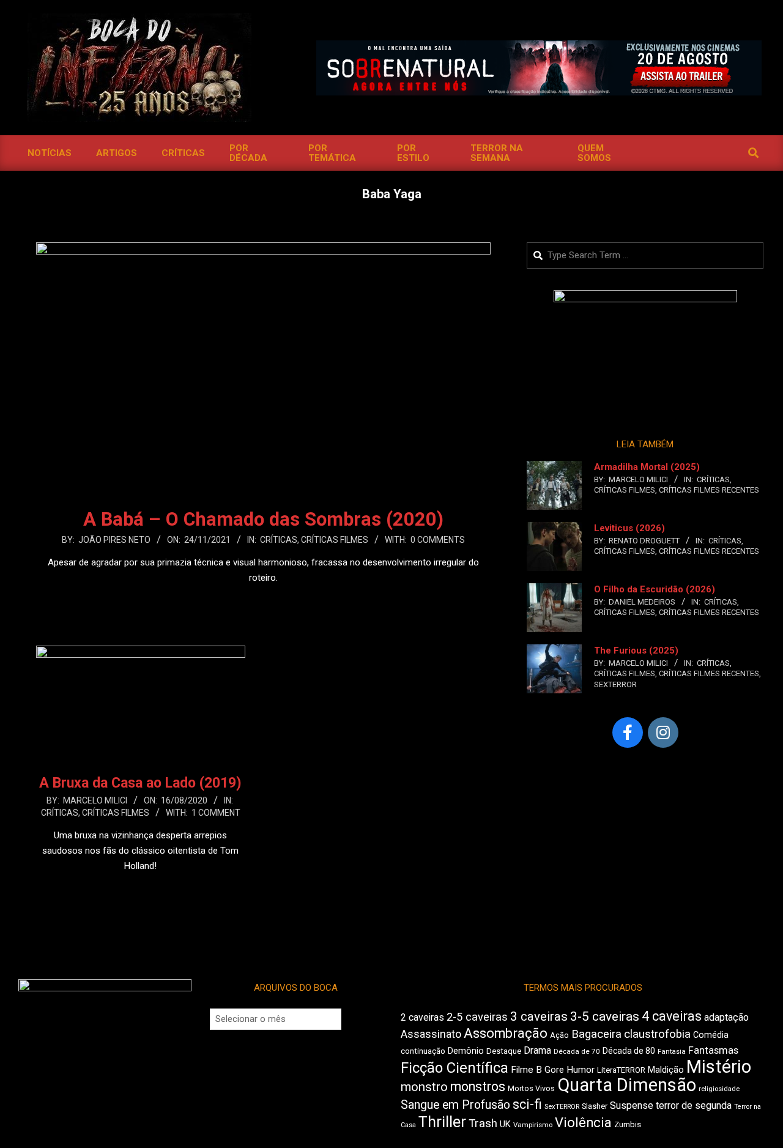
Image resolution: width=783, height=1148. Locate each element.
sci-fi (527, 1104)
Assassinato (431, 1034)
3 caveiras (539, 1016)
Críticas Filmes (334, 540)
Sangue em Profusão (455, 1105)
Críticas (278, 540)
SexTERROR (615, 684)
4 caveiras (672, 1016)
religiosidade (719, 1089)
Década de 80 (629, 1051)
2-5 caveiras (477, 1016)
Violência (583, 1122)
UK (505, 1124)
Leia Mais (264, 601)
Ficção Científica (454, 1067)
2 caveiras (422, 1017)
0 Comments (437, 540)
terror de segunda (694, 1105)
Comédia (711, 1035)
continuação (423, 1051)
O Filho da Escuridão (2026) (654, 589)
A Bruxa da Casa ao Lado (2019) (140, 783)
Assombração (505, 1033)
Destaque (503, 1051)
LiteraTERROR (621, 1070)
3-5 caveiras (604, 1016)
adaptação (726, 1017)
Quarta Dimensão (626, 1085)
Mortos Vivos (531, 1088)
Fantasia (672, 1051)
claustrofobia (657, 1034)
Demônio (466, 1050)
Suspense (631, 1105)
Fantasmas (713, 1050)
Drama (537, 1050)
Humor (580, 1069)
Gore (554, 1069)
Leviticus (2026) (629, 528)
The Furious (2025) (636, 650)
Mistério (718, 1066)
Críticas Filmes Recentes (709, 489)
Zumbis (627, 1124)
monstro (424, 1086)
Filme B (526, 1069)
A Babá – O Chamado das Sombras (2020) (263, 519)
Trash (483, 1123)
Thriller (442, 1122)
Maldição (666, 1069)
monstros (477, 1086)
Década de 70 (577, 1051)
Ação (559, 1035)
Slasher (594, 1106)
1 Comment (215, 813)
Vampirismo (532, 1124)
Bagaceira (596, 1034)
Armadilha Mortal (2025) (647, 466)
